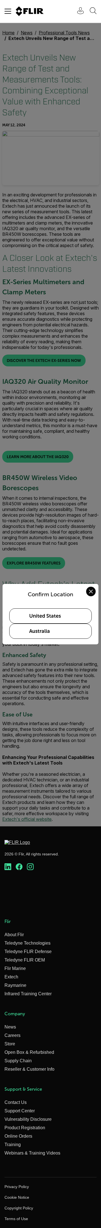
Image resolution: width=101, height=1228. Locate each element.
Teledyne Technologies (27, 943)
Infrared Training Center (28, 993)
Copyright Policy (18, 1208)
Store (9, 1043)
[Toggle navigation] (7, 11)
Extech (11, 976)
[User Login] (77, 11)
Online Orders (18, 1136)
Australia (39, 631)
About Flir (14, 934)
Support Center (19, 1110)
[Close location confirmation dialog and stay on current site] (91, 591)
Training (12, 1144)
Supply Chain (18, 1060)
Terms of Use (16, 1218)
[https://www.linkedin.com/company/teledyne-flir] (7, 867)
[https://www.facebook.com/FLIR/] (19, 867)
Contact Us (15, 1102)
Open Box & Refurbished (29, 1052)
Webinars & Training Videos (32, 1153)
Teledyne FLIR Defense (28, 951)
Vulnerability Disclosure (28, 1119)
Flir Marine (15, 968)
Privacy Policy (16, 1186)
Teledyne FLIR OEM (24, 960)
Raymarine (15, 985)
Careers (12, 1035)
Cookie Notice (16, 1197)
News (10, 1027)
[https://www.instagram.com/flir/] (30, 867)
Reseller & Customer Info (29, 1069)
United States (45, 616)
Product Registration (24, 1127)
